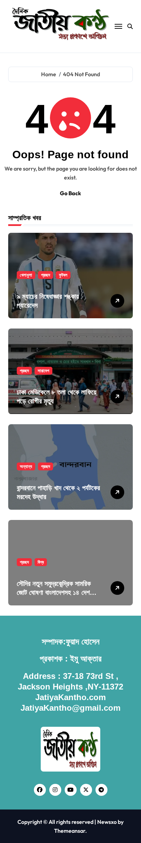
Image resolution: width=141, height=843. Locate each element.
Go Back (70, 193)
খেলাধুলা (26, 275)
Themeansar (69, 830)
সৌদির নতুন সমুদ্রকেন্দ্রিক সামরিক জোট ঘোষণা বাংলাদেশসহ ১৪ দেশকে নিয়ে (56, 592)
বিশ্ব (41, 562)
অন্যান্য (26, 466)
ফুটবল (63, 275)
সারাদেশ (43, 370)
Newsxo (107, 821)
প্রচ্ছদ (45, 275)
